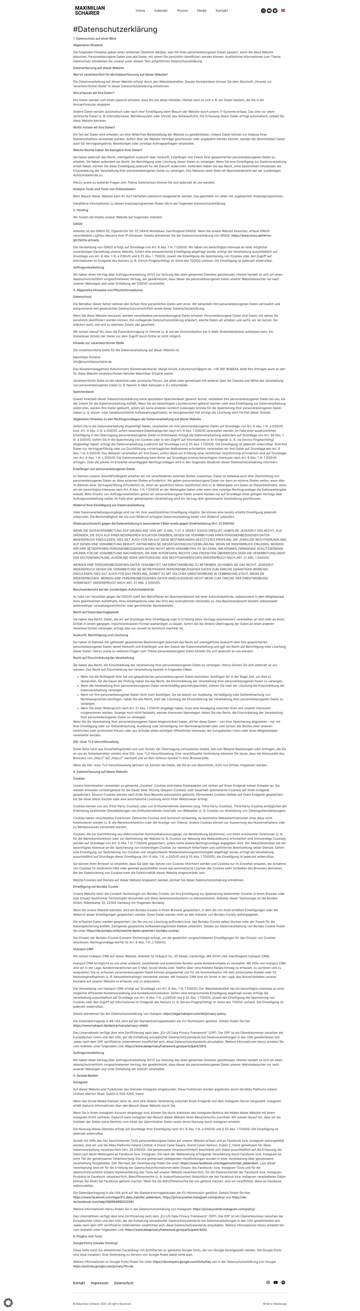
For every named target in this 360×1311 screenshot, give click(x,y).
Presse (182, 11)
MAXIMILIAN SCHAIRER (90, 10)
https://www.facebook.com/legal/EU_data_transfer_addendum (117, 1197)
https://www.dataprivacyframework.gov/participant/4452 (166, 1230)
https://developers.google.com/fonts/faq (182, 1262)
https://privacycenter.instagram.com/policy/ (194, 1197)
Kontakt (222, 11)
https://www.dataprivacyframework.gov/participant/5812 (165, 1046)
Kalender (161, 11)
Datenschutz (124, 1283)
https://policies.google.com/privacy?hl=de (103, 1266)
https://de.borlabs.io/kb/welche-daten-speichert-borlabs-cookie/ (133, 930)
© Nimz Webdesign (275, 1304)
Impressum (99, 1283)
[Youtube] (269, 10)
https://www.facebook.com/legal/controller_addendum (219, 1163)
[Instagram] (263, 10)
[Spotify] (275, 10)
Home (140, 11)
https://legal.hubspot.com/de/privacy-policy (194, 1014)
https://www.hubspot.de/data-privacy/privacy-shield (110, 1025)
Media (201, 11)
